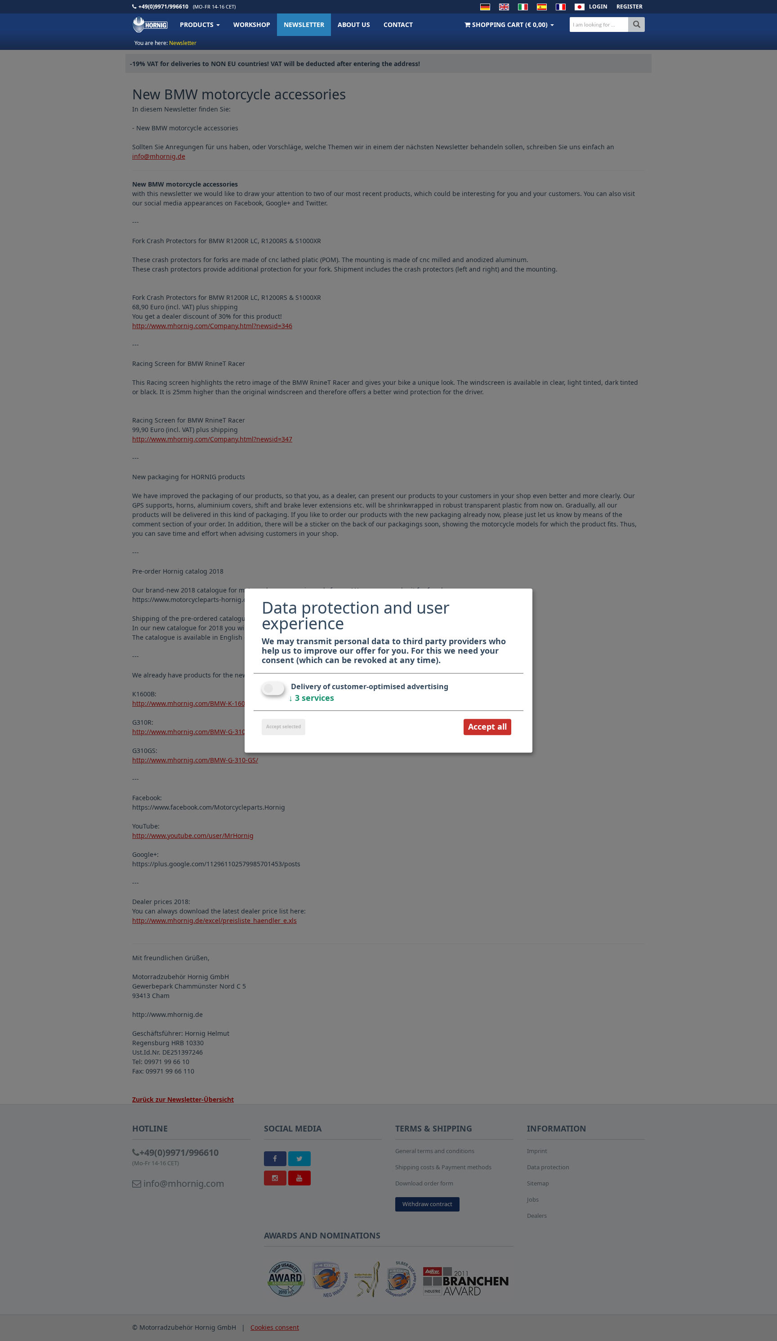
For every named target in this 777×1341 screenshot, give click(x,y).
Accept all (487, 727)
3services (311, 698)
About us (354, 24)
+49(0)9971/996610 (163, 6)
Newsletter (304, 24)
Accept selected (283, 727)
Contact (398, 24)
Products (197, 24)
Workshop (251, 24)
